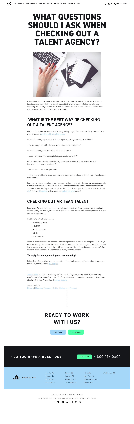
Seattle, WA (88, 382)
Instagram (64, 288)
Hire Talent (30, 4)
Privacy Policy (58, 394)
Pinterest (73, 288)
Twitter (56, 288)
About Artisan (60, 4)
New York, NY (89, 376)
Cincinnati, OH (51, 382)
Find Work (18, 4)
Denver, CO (69, 373)
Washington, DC (109, 373)
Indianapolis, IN (70, 379)
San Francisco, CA (90, 379)
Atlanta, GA (50, 373)
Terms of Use (76, 394)
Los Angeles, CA (71, 382)
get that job (53, 263)
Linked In (30, 288)
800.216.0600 (109, 356)
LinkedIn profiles (68, 191)
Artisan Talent (32, 274)
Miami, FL (87, 373)
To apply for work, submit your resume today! (51, 255)
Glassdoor (43, 191)
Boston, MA (50, 376)
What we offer (45, 4)
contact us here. (61, 280)
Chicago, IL (50, 379)
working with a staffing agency (53, 134)
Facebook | (48, 288)
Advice (70, 4)
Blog (79, 4)
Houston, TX (69, 376)
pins (28, 191)
